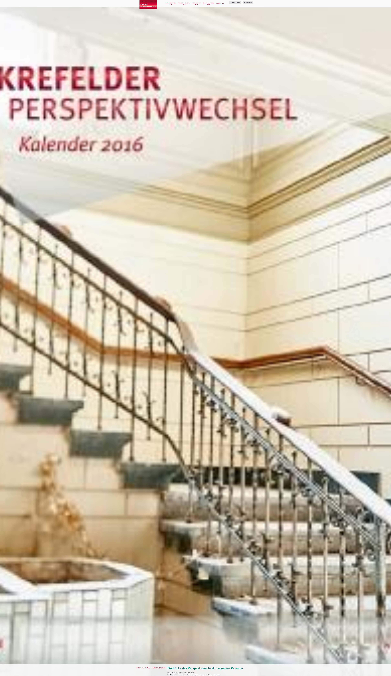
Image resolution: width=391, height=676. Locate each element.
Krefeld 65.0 (220, 3)
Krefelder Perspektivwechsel (148, 6)
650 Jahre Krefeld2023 (208, 3)
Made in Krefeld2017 (171, 3)
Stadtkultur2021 (196, 3)
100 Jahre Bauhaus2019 (184, 3)
